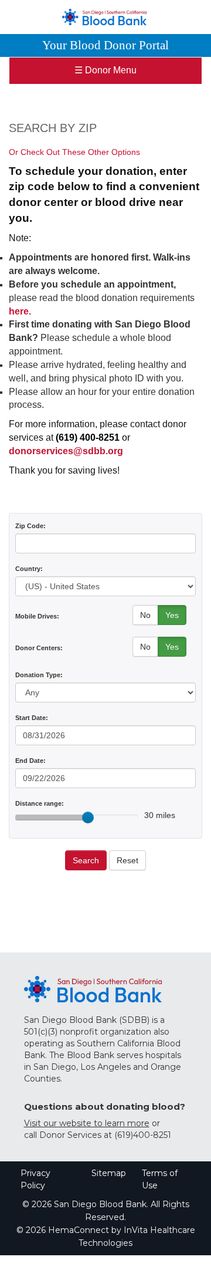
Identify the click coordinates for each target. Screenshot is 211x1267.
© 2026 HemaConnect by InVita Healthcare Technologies (105, 1236)
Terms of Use (160, 1179)
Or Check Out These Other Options (74, 152)
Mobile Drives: (37, 616)
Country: (29, 568)
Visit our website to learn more (86, 1123)
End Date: (30, 760)
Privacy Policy (35, 1179)
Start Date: (31, 717)
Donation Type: (39, 674)
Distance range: (39, 803)
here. (20, 311)
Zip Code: (30, 525)
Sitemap (108, 1173)
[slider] (88, 817)
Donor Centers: (39, 647)
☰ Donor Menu (105, 70)
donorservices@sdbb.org (66, 451)
